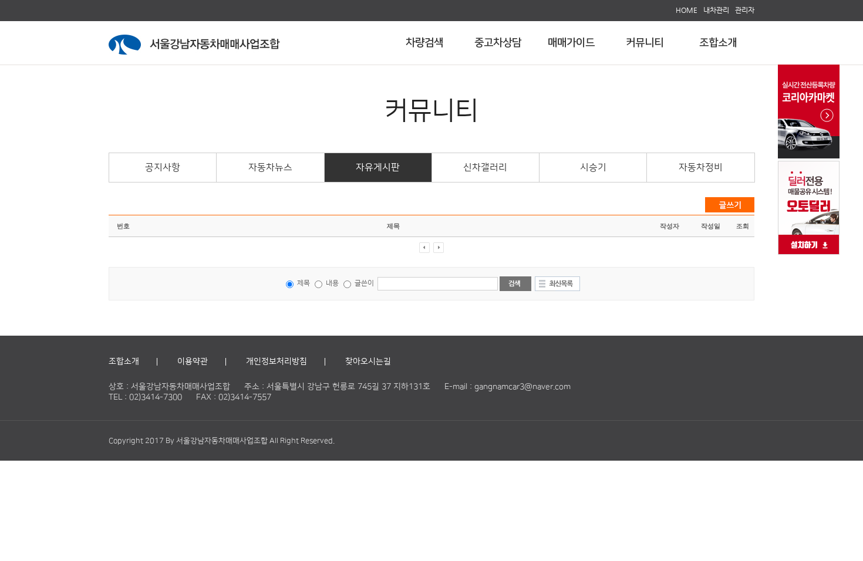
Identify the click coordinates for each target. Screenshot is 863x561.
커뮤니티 (644, 43)
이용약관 (192, 361)
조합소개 (718, 43)
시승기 (593, 167)
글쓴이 (364, 283)
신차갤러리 (485, 167)
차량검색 (424, 43)
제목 (302, 283)
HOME (686, 10)
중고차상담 (497, 43)
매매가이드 (571, 43)
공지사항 (162, 167)
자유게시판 (378, 167)
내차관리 (716, 10)
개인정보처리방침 (276, 361)
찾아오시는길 (368, 361)
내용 (331, 283)
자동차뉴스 (270, 167)
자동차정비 (701, 167)
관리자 (744, 10)
